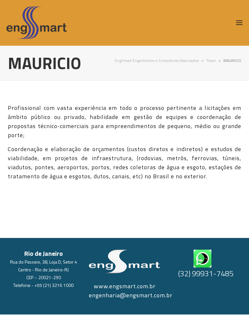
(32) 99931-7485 (205, 273)
